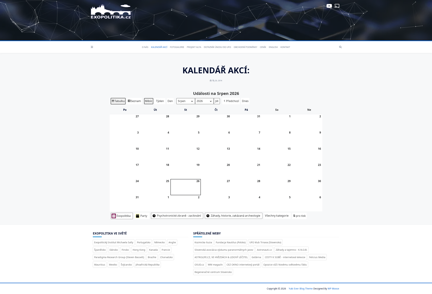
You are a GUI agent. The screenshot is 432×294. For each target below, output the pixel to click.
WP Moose (333, 288)
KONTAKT (285, 47)
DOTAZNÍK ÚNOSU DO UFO (217, 47)
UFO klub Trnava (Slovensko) (265, 242)
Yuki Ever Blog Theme (301, 288)
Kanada (153, 249)
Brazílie (152, 257)
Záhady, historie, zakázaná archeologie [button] (235, 215)
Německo (159, 242)
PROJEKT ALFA (194, 47)
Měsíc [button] (148, 101)
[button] (231, 101)
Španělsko (100, 249)
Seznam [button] (134, 101)
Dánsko (114, 249)
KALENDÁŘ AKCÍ (159, 47)
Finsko (125, 249)
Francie (166, 249)
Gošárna (256, 257)
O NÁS (145, 47)
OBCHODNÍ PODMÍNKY (245, 47)
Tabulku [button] (118, 101)
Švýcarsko (126, 264)
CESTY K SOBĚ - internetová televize (285, 257)
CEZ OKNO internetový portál (243, 264)
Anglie (172, 242)
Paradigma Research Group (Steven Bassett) (119, 257)
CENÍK (263, 47)
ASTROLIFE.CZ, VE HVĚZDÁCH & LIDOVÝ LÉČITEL (221, 257)
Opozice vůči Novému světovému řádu (285, 264)
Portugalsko (143, 242)
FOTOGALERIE (177, 47)
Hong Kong (139, 249)
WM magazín (215, 264)
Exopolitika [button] (124, 216)
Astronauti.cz (264, 249)
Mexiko (113, 264)
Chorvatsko (166, 257)
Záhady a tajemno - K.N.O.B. (291, 249)
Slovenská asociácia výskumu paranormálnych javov (224, 249)
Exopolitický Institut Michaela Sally (113, 242)
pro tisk (299, 216)
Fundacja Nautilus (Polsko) (231, 242)
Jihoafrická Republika (147, 264)
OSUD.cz (199, 264)
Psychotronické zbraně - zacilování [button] (179, 215)
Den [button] (170, 101)
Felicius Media (317, 257)
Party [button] (143, 216)
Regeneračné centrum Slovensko (213, 272)
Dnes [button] (245, 101)
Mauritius (99, 264)
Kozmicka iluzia (203, 242)
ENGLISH (273, 47)
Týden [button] (160, 101)
